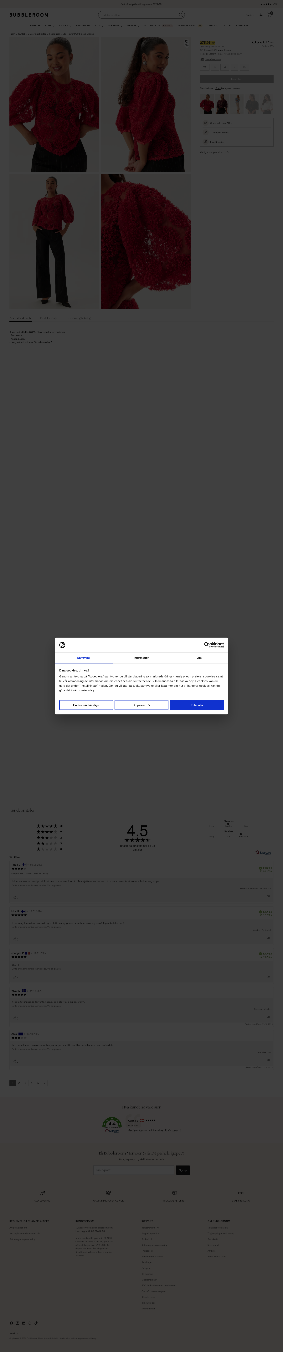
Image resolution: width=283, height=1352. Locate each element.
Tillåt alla (197, 705)
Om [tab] (199, 657)
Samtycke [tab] (83, 657)
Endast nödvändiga (86, 705)
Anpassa (139, 705)
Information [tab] (141, 657)
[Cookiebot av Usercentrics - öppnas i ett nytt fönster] (207, 645)
